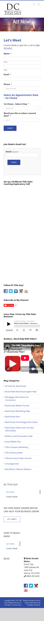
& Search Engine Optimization (32, 601)
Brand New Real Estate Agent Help (21, 391)
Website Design (28, 600)
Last (5, 70)
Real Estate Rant (12, 416)
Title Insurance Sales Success (18, 458)
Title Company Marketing (16, 447)
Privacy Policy (16, 605)
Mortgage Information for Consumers (17, 398)
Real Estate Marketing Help (17, 411)
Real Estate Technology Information (21, 422)
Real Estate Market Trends (17, 405)
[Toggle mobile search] (34, 4)
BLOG (7, 558)
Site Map (8, 605)
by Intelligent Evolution (33, 604)
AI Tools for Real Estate (15, 386)
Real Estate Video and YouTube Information (19, 429)
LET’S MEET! (12, 519)
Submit (10, 128)
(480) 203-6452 (33, 576)
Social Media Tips (13, 441)
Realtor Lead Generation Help (19, 436)
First (5, 62)
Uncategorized (12, 463)
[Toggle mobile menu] (39, 4)
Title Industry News (14, 452)
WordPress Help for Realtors (18, 469)
